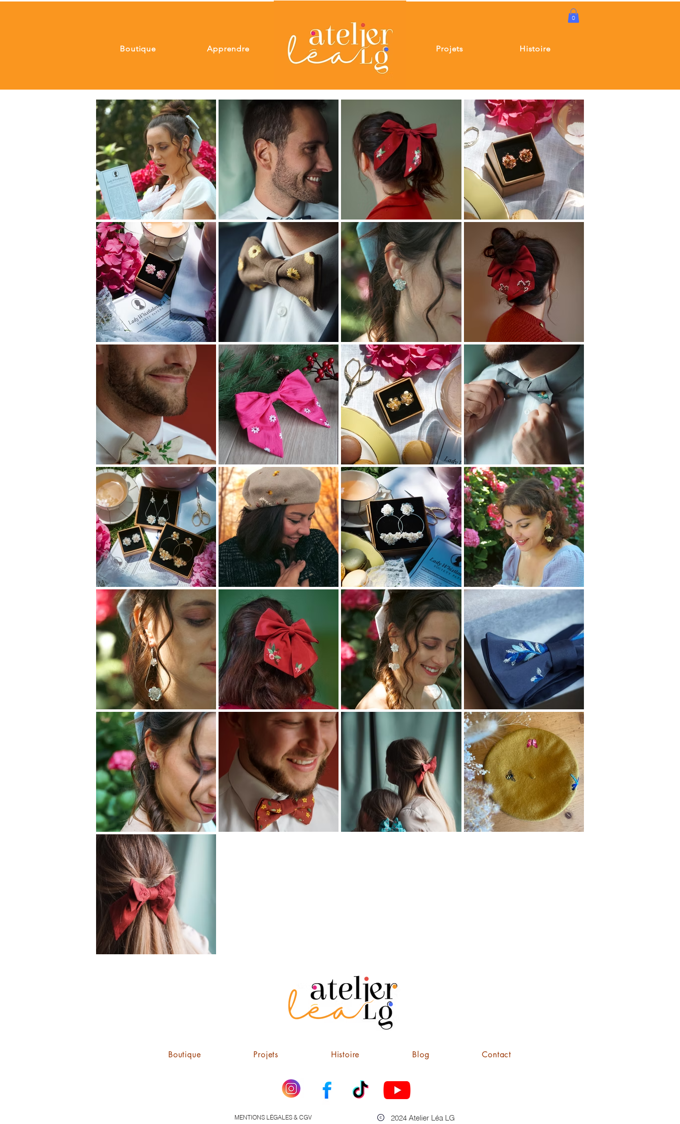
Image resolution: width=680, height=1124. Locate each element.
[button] (573, 15)
